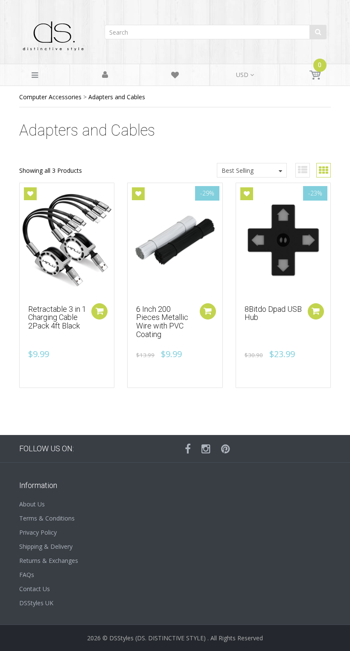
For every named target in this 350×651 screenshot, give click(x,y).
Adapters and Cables (116, 97)
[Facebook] (188, 448)
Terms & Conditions (47, 518)
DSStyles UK (36, 603)
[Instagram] (206, 448)
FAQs (26, 575)
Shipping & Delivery (46, 546)
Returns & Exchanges (48, 560)
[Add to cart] (99, 311)
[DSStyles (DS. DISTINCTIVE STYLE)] (53, 34)
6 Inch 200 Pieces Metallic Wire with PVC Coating (162, 322)
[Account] (105, 75)
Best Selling (238, 170)
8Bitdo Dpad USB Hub (273, 313)
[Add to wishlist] (30, 193)
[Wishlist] (175, 76)
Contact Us (34, 589)
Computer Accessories (50, 97)
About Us (32, 504)
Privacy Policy (38, 532)
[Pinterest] (225, 448)
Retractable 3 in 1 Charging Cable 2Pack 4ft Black (57, 318)
